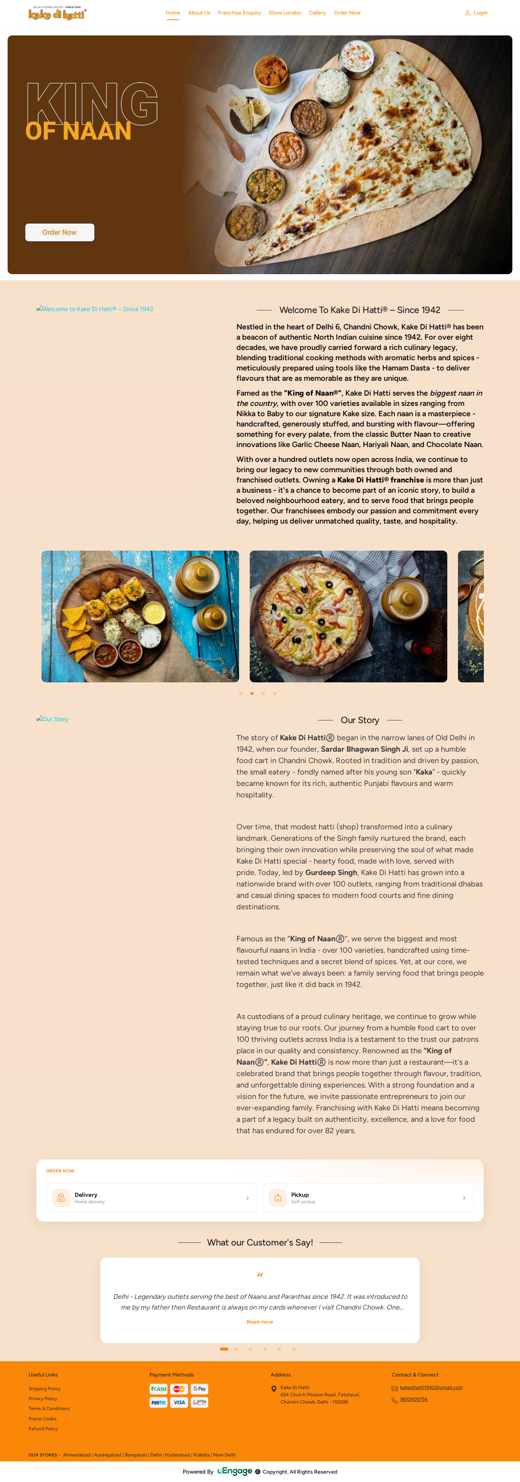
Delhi (155, 1455)
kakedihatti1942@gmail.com (431, 1387)
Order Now (347, 13)
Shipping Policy (45, 1388)
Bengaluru (136, 1455)
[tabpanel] (140, 616)
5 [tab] (279, 1349)
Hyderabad (177, 1455)
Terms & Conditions (49, 1408)
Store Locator (285, 13)
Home (173, 13)
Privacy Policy (43, 1398)
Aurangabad (107, 1455)
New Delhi (224, 1455)
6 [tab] (293, 1349)
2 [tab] (252, 693)
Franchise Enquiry (239, 13)
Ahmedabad (77, 1455)
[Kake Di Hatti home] (92, 13)
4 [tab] (274, 693)
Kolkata (201, 1455)
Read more (260, 1322)
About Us (199, 13)
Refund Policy (43, 1428)
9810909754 (413, 1399)
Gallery (317, 13)
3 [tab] (263, 693)
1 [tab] (240, 693)
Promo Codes (43, 1418)
